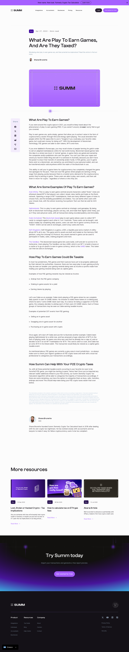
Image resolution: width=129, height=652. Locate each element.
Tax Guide (27, 623)
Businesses (61, 10)
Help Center (27, 631)
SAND (82, 246)
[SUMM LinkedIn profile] (112, 617)
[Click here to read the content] (15, 140)
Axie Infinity (33, 192)
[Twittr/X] (15, 131)
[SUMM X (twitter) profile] (103, 617)
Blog (25, 627)
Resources (79, 10)
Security (104, 631)
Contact (39, 631)
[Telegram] (15, 144)
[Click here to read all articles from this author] (64, 424)
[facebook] (15, 127)
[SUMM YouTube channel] (107, 617)
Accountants (50, 10)
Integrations (39, 10)
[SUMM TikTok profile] (117, 617)
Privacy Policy (106, 623)
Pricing (70, 10)
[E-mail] (15, 149)
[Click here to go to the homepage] (16, 10)
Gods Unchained (35, 218)
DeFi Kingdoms (34, 230)
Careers (39, 627)
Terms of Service (107, 627)
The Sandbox (34, 242)
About (39, 623)
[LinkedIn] (15, 136)
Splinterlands (34, 208)
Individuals (14, 627)
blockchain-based (53, 218)
